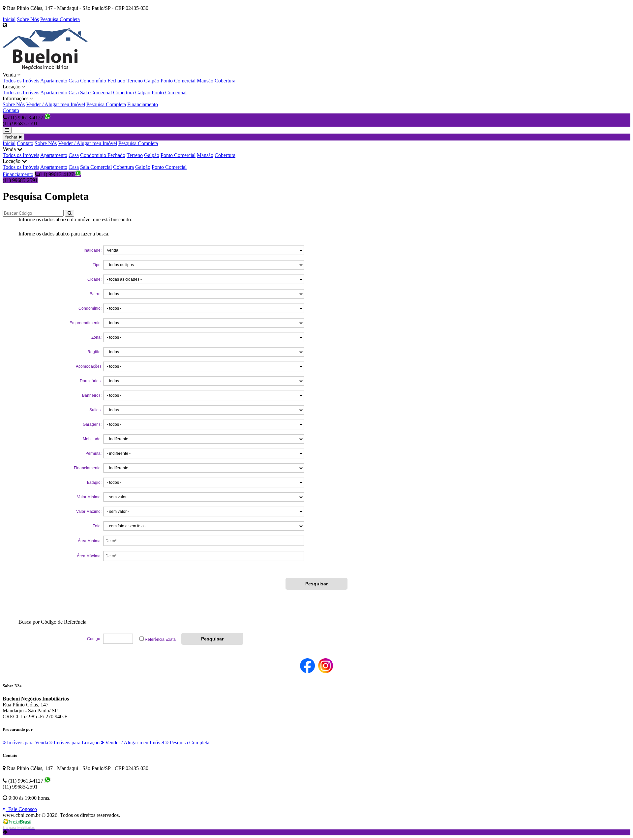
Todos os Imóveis (21, 80)
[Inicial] (45, 69)
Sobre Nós (28, 19)
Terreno (135, 80)
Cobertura (225, 80)
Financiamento (142, 104)
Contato (11, 110)
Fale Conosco (21, 809)
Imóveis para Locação (76, 742)
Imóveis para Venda (27, 742)
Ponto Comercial (178, 80)
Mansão (205, 80)
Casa (74, 80)
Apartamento (53, 80)
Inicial (9, 19)
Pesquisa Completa (60, 19)
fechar (11, 137)
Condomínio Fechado (102, 80)
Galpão (151, 80)
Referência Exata (160, 639)
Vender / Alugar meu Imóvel (55, 104)
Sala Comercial (96, 92)
